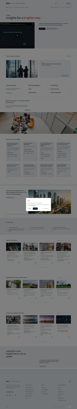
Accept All (35, 208)
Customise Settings (46, 208)
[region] (38, 204)
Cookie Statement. (33, 205)
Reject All (30, 208)
